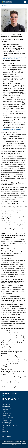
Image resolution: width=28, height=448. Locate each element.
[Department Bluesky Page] (6, 399)
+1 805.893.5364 (6, 404)
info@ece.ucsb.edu (7, 406)
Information (5, 431)
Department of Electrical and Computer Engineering (14, 441)
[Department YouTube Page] (18, 399)
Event (7, 425)
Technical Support (7, 422)
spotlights (4, 5)
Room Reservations (7, 423)
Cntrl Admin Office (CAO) (8, 417)
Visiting (4, 411)
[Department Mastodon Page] (12, 399)
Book (10, 425)
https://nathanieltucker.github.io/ (12, 129)
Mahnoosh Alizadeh (17, 57)
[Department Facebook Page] (15, 399)
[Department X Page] (3, 399)
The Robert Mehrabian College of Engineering (11, 443)
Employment (5, 409)
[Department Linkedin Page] (9, 399)
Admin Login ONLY (7, 436)
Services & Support (6, 415)
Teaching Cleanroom (7, 420)
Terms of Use (5, 433)
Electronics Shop (6, 418)
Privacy (4, 434)
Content (4, 429)
